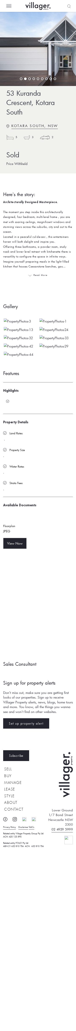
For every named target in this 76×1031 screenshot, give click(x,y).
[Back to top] (65, 839)
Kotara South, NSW (34, 125)
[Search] (68, 6)
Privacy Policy (9, 827)
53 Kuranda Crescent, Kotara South (30, 103)
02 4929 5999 (62, 829)
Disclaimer (23, 827)
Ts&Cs (31, 827)
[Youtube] (36, 818)
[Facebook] (7, 818)
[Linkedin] (26, 818)
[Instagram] (17, 818)
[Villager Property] (50, 6)
